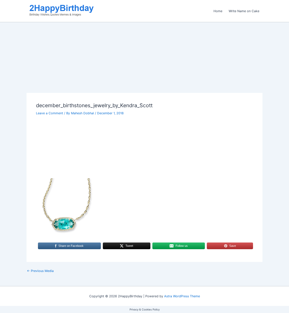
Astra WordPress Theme (182, 296)
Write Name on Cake (244, 11)
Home (218, 11)
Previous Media (40, 270)
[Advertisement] (144, 63)
